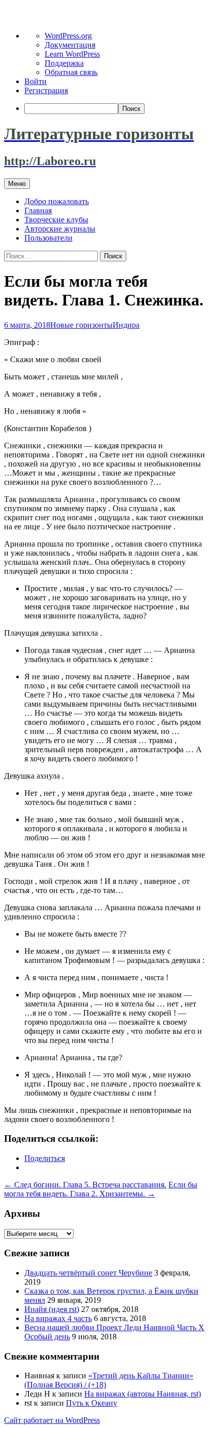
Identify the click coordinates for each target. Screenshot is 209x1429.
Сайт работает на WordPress (52, 1420)
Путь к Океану (91, 1403)
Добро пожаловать (56, 201)
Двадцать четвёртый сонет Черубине (88, 1272)
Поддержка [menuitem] (64, 63)
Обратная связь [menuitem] (71, 72)
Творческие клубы (56, 219)
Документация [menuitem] (70, 45)
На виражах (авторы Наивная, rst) (142, 1393)
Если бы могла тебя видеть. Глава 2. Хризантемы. (100, 1189)
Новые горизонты (81, 325)
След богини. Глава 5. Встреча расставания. (85, 1184)
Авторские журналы (59, 228)
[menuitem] (114, 108)
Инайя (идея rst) (51, 1309)
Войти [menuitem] (35, 81)
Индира (126, 325)
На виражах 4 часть (58, 1318)
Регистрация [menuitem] (46, 90)
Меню (17, 183)
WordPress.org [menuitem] (68, 35)
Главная (38, 210)
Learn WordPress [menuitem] (72, 54)
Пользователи (48, 238)
